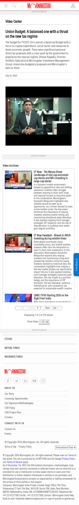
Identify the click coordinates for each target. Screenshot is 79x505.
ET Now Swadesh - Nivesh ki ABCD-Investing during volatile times (52, 236)
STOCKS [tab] (8, 339)
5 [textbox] (43, 321)
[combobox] (44, 321)
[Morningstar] (23, 371)
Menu (6, 6)
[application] (39, 116)
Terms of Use (10, 446)
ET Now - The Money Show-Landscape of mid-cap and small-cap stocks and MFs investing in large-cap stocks (51, 176)
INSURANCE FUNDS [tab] (14, 356)
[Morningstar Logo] (39, 5)
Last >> (56, 307)
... (43, 307)
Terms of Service (14, 462)
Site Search (14, 6)
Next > (48, 307)
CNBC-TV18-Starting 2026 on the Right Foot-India (51, 296)
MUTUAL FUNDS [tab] (12, 348)
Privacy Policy (25, 446)
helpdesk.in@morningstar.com (30, 498)
